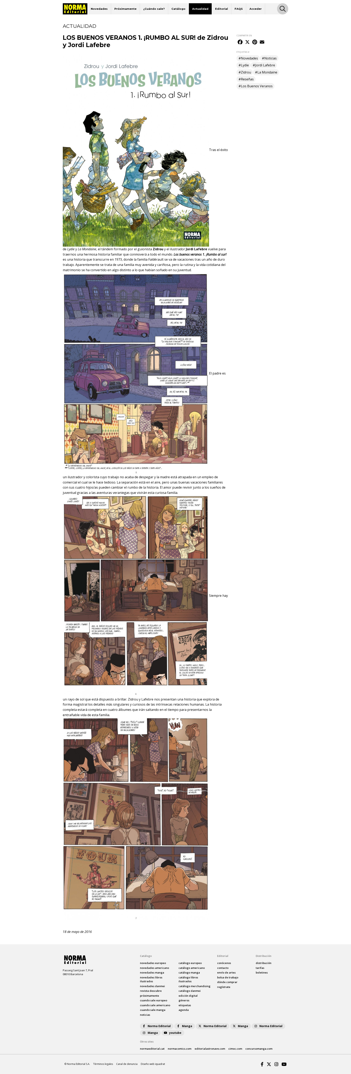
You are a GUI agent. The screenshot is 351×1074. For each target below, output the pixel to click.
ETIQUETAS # (242, 52)
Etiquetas (185, 1005)
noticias (145, 1015)
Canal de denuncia (127, 1064)
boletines (262, 972)
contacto (223, 968)
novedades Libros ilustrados (151, 979)
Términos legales (103, 1064)
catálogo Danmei (190, 991)
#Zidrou (244, 72)
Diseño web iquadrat (153, 1064)
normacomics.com (179, 1048)
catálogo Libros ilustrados (188, 979)
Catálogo (178, 8)
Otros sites (147, 1041)
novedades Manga (152, 972)
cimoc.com (235, 1048)
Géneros (184, 1000)
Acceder (255, 8)
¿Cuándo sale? (154, 8)
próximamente (149, 995)
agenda (184, 1010)
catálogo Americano (192, 968)
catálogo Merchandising (194, 986)
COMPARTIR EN (244, 35)
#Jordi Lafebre (264, 65)
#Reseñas (246, 79)
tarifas (260, 968)
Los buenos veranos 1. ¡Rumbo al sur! (200, 254)
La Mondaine (87, 249)
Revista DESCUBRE (151, 991)
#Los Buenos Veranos (255, 86)
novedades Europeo (153, 963)
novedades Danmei (152, 986)
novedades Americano (154, 968)
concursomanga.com (258, 1048)
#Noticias (269, 58)
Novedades (99, 8)
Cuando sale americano (155, 1005)
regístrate (223, 987)
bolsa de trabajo (227, 977)
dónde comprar (227, 982)
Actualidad (200, 8)
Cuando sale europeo (153, 1000)
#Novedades (248, 58)
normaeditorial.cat (152, 1048)
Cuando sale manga (152, 1010)
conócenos (224, 963)
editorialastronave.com (210, 1048)
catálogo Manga (189, 972)
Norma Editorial (159, 1026)
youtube (175, 1033)
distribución (263, 963)
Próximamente (125, 8)
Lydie (71, 249)
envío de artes (226, 972)
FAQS (239, 8)
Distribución (263, 956)
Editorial (221, 8)
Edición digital (188, 995)
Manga (187, 1026)
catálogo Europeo (190, 963)
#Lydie (243, 65)
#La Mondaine (266, 72)
